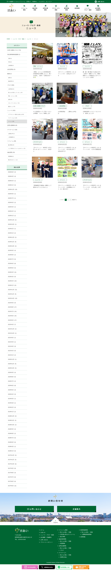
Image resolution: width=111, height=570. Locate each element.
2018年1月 (12, 451)
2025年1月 (12, 215)
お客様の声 (11, 133)
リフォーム (11, 141)
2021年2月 (12, 350)
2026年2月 (12, 180)
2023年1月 (12, 285)
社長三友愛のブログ (14, 50)
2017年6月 (12, 481)
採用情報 (82, 537)
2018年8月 (12, 433)
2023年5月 (12, 268)
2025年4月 (12, 207)
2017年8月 (12, 472)
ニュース (29, 39)
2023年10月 (12, 246)
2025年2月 (12, 211)
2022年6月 (12, 315)
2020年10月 (12, 368)
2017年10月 (12, 464)
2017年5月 (12, 485)
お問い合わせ (44, 539)
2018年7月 (12, 437)
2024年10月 (12, 224)
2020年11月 (12, 363)
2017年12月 (12, 455)
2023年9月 (12, 250)
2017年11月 (12, 459)
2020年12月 (12, 359)
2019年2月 (12, 407)
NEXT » (74, 199)
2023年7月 (12, 259)
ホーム (42, 530)
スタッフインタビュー (13, 103)
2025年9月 (12, 193)
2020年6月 (12, 385)
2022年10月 (12, 298)
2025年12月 (12, 189)
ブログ (10, 85)
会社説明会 (11, 69)
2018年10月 (12, 424)
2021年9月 (12, 337)
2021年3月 (12, 346)
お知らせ (42, 532)
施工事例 (11, 145)
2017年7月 (12, 477)
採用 (10, 77)
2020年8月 (12, 376)
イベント (11, 121)
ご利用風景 (11, 137)
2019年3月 (12, 403)
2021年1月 (12, 355)
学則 (10, 62)
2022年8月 (12, 307)
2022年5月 (12, 320)
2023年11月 (12, 241)
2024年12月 (12, 220)
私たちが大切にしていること (15, 92)
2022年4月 (12, 324)
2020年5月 (12, 390)
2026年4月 (12, 176)
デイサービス (12, 129)
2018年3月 (12, 446)
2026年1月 (12, 185)
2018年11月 (12, 420)
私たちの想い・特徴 (65, 532)
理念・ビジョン (12, 96)
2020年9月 (12, 372)
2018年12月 (12, 416)
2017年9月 (12, 468)
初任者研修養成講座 (13, 54)
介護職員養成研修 (86, 534)
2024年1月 (12, 233)
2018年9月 (12, 429)
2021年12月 (12, 329)
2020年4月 (12, 394)
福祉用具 (11, 81)
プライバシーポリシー (46, 542)
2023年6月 (12, 263)
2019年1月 (12, 411)
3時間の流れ (63, 557)
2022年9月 (12, 302)
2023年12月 (12, 237)
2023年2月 (12, 281)
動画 (9, 73)
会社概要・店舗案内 (45, 537)
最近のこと (11, 106)
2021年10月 (12, 333)
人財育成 (11, 89)
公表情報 (11, 65)
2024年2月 (12, 228)
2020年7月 (12, 381)
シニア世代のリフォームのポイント (16, 148)
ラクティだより (12, 118)
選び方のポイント (12, 159)
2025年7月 (12, 198)
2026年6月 (12, 172)
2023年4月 (12, 272)
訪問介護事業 (12, 125)
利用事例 (11, 156)
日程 (10, 58)
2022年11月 (12, 294)
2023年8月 (12, 254)
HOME (8, 39)
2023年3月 (12, 276)
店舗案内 (77, 509)
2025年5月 (12, 202)
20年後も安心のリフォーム (67, 534)
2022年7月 (12, 311)
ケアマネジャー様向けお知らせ (16, 114)
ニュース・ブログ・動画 (18, 39)
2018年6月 (12, 442)
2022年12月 (12, 289)
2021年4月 (12, 342)
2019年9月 (12, 398)
